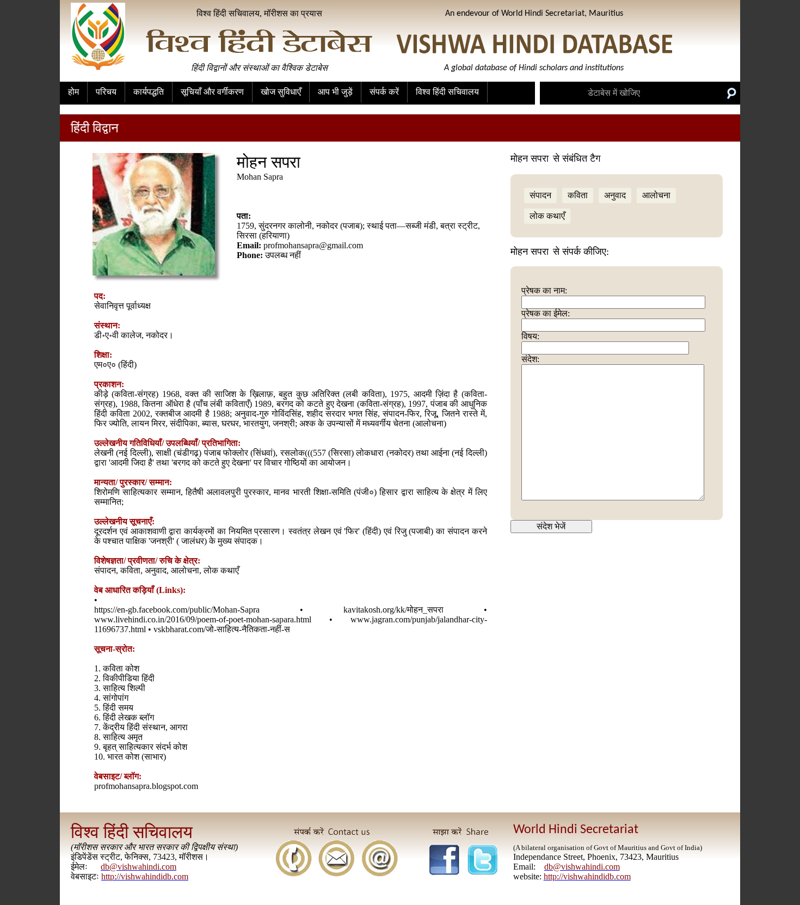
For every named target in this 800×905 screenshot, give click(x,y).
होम (73, 91)
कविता (578, 195)
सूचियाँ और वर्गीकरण (212, 91)
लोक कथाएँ (547, 216)
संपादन (540, 195)
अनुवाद (615, 195)
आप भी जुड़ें (335, 91)
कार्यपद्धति (148, 91)
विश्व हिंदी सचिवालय (447, 91)
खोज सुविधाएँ (281, 91)
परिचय (106, 91)
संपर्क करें (384, 91)
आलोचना (656, 195)
